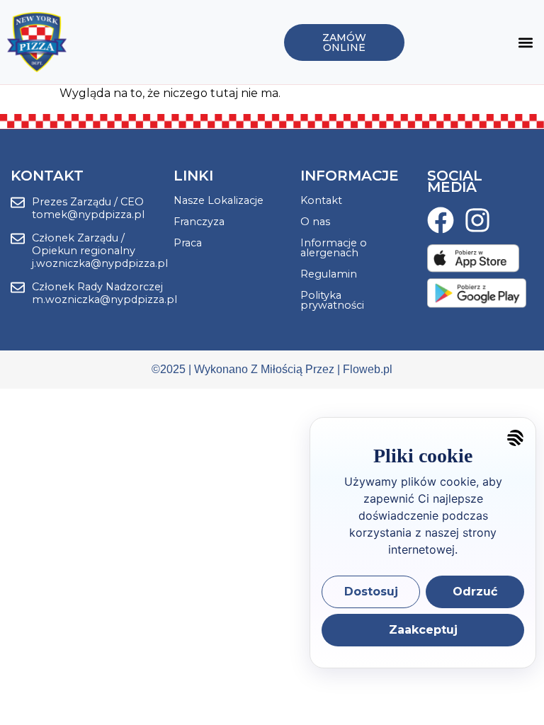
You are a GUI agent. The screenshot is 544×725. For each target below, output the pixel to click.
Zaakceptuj (423, 629)
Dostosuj (371, 591)
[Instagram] (477, 220)
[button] (525, 42)
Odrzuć (475, 591)
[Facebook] (440, 220)
